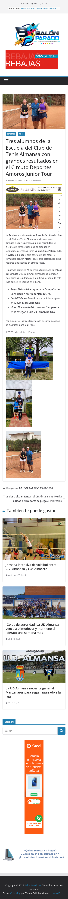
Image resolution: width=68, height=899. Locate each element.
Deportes (11, 134)
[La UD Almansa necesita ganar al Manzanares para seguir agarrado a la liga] (34, 652)
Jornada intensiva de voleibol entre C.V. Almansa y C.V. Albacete (31, 567)
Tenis (21, 134)
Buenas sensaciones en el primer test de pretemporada (38, 10)
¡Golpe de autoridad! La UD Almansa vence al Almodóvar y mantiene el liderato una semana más (32, 628)
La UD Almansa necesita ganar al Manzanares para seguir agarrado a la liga (33, 692)
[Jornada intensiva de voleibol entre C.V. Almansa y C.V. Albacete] (34, 520)
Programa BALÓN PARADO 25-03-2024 (29, 488)
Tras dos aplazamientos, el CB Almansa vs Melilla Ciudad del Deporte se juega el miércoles (32, 499)
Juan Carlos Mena (33, 180)
